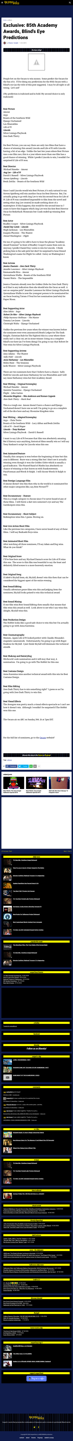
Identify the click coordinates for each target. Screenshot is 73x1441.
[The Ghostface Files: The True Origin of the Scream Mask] (7, 947)
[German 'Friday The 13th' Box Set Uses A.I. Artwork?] (7, 1196)
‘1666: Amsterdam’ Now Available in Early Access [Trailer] (20, 1223)
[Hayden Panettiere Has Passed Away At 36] (7, 885)
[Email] (35, 766)
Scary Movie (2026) (9, 1335)
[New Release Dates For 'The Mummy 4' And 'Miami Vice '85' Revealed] (7, 1142)
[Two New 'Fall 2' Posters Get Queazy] (7, 893)
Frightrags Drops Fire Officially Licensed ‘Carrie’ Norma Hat (20, 1211)
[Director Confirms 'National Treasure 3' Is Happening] (7, 878)
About (27, 1438)
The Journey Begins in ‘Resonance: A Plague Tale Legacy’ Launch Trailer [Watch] (27, 1225)
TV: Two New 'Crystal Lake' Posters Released (26, 899)
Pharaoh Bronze (11, 1104)
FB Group (40, 1438)
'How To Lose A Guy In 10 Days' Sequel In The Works (28, 868)
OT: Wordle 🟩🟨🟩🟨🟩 (10, 1283)
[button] (2, 2)
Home (4, 20)
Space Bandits (7, 1290)
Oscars (43, 738)
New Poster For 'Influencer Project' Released (26, 914)
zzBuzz (10, 20)
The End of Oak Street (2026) (12, 1331)
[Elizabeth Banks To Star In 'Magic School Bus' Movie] (7, 1135)
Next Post (67, 851)
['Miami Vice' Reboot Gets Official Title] (7, 1150)
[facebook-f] (38, 1427)
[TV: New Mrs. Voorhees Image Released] (7, 862)
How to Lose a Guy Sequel (11, 977)
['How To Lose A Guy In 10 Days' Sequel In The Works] (7, 870)
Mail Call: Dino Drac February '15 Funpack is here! (58, 791)
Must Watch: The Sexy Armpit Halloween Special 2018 (12, 791)
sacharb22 (9, 1092)
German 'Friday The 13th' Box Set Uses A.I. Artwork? (28, 1194)
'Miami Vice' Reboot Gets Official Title (24, 1148)
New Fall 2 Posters (8, 983)
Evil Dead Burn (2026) (9, 1333)
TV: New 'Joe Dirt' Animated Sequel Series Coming (28, 930)
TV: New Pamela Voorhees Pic (12, 975)
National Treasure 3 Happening (12, 979)
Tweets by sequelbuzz (10, 1026)
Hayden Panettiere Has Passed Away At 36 (25, 883)
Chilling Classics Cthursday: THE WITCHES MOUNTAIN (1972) (21, 1316)
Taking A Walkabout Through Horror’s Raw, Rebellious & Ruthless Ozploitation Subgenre (29, 1209)
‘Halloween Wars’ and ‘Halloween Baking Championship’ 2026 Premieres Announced (28, 1268)
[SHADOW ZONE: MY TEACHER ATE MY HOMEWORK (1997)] (7, 1070)
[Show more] (39, 766)
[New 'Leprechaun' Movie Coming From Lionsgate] (7, 924)
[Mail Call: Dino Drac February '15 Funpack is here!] (59, 783)
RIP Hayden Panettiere (10, 981)
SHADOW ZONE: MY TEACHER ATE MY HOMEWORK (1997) (31, 1067)
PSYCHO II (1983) (7, 1095)
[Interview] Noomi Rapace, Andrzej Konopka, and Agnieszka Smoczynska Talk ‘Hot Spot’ (29, 1272)
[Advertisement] (36, 11)
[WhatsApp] (31, 766)
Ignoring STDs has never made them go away (17, 1286)
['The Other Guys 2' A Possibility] (7, 1356)
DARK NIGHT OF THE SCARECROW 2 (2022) (26, 1075)
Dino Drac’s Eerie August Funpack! (13, 1301)
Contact (21, 1438)
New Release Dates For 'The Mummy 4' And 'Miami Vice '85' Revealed (33, 1140)
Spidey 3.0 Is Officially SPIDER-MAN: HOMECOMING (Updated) (32, 1361)
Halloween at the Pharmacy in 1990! (14, 1305)
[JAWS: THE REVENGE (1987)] (7, 1062)
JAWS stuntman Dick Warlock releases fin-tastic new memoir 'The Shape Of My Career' (29, 1255)
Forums (33, 1438)
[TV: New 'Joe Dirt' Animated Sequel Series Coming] (7, 932)
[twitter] (34, 1427)
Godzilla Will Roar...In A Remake (22, 1346)
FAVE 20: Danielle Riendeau (11, 1318)
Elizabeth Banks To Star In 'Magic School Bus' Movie (28, 1132)
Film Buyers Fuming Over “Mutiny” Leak (15, 1242)
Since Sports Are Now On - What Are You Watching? (18, 1288)
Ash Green (9, 1111)
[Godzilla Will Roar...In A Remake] (7, 1348)
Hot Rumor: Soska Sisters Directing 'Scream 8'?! (27, 906)
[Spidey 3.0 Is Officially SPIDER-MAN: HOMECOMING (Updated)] (7, 1363)
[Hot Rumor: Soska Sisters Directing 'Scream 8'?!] (7, 909)
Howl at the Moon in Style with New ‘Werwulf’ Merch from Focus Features (25, 1212)
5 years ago (21, 1101)
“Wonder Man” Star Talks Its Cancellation (15, 1240)
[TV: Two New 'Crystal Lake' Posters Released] (7, 901)
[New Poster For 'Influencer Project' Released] (7, 916)
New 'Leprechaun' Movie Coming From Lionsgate (27, 922)
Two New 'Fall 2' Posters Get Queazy (24, 891)
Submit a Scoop (49, 1438)
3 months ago (16, 1095)
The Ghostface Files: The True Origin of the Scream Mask (30, 945)
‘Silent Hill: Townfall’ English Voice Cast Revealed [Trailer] (20, 1227)
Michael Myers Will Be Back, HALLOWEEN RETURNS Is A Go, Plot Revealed (21, 1113)
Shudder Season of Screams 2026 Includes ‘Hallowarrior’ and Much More (25, 1270)
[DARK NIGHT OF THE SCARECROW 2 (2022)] (7, 1077)
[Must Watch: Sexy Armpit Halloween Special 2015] (36, 783)
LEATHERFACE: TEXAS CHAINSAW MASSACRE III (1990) (16, 1120)
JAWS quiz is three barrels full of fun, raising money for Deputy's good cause (26, 1257)
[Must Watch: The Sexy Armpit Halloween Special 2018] (13, 783)
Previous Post (7, 851)
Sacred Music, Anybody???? (11, 1285)
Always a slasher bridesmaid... (12, 1320)
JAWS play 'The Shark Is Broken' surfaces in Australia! (19, 1253)
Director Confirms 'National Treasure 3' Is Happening (28, 876)
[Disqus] (36, 821)
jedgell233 (9, 1098)
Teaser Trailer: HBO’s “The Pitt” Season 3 (15, 1238)
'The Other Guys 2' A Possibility (22, 1354)
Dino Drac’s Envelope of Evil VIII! (12, 1303)
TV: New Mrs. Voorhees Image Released (25, 860)
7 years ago (42, 1113)
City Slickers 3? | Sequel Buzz (10, 1101)
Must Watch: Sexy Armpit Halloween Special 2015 (33, 791)
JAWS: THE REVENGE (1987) (21, 1060)
